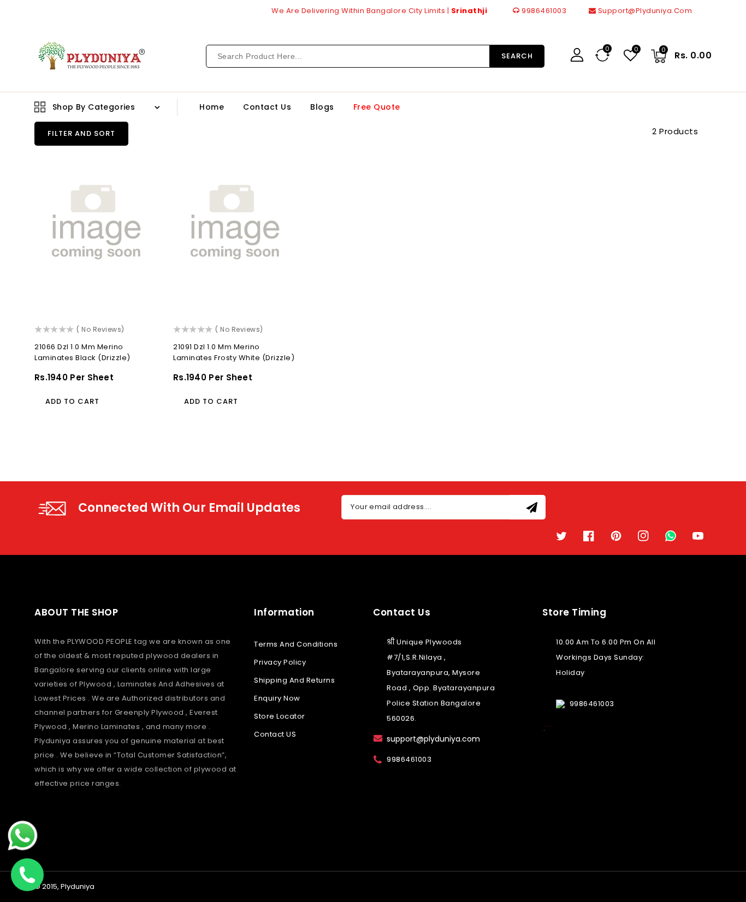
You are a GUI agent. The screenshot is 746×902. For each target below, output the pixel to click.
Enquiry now (277, 698)
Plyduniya (77, 886)
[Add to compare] (142, 167)
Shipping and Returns (294, 680)
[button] (81, 134)
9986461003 (543, 10)
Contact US (275, 734)
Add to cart (72, 401)
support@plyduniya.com (644, 10)
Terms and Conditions (296, 644)
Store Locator (279, 716)
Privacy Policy (280, 662)
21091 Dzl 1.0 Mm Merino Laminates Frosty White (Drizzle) (233, 352)
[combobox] (348, 56)
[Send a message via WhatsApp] (22, 836)
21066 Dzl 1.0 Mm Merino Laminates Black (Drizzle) (82, 352)
